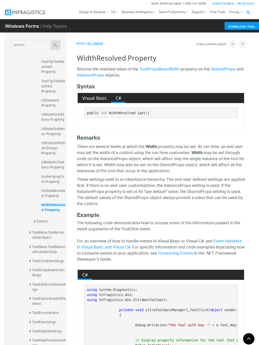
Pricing (234, 12)
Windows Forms (22, 26)
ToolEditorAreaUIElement (49, 301)
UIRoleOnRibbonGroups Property (53, 147)
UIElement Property (50, 103)
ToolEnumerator (45, 312)
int (104, 113)
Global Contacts (223, 3)
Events (42, 221)
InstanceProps (90, 75)
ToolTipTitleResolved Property (53, 86)
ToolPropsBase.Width (159, 69)
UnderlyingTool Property (52, 179)
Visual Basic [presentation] (94, 98)
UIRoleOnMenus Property (53, 131)
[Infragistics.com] (30, 12)
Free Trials (217, 12)
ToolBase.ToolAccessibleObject (48, 235)
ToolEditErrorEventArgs (49, 287)
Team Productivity (172, 12)
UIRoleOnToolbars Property (52, 164)
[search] (55, 45)
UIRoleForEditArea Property (52, 117)
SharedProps (223, 69)
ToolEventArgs (44, 321)
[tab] (94, 98)
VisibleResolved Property (53, 193)
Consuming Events (175, 254)
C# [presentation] (118, 98)
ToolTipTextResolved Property (52, 66)
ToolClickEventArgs (48, 260)
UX (113, 12)
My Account (245, 3)
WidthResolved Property (53, 207)
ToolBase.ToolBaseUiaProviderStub (48, 249)
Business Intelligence (137, 12)
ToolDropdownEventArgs (48, 272)
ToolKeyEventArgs (47, 331)
